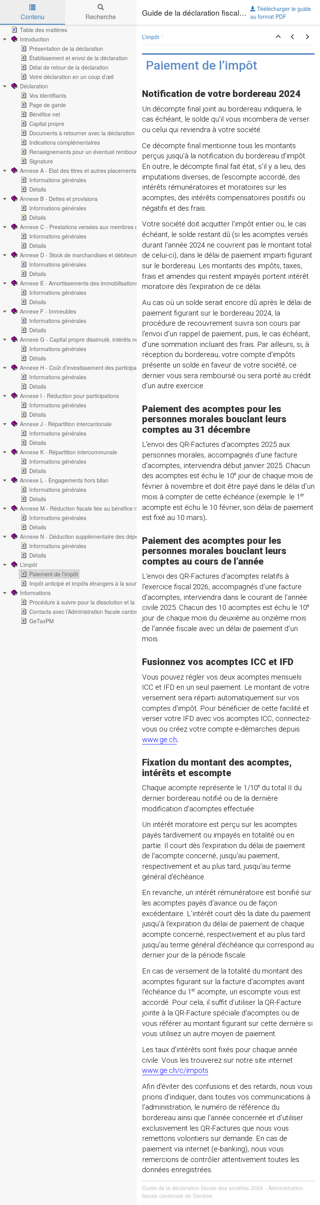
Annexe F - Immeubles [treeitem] (48, 311)
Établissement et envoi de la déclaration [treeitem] (78, 58)
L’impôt (150, 37)
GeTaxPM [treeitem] (41, 621)
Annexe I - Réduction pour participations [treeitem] (69, 396)
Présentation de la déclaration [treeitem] (66, 48)
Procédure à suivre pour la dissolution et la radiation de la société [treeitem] (109, 602)
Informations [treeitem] (35, 593)
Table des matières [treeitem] (43, 30)
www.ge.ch (159, 739)
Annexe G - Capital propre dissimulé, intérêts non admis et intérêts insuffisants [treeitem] (116, 339)
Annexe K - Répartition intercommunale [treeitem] (68, 452)
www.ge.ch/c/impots (175, 1070)
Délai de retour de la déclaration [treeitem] (68, 67)
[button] (278, 36)
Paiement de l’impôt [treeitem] (53, 574)
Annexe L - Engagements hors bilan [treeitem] (64, 480)
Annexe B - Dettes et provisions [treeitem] (59, 199)
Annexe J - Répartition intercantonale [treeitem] (66, 424)
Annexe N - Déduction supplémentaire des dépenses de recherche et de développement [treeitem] (129, 536)
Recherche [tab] (100, 16)
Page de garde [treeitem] (47, 105)
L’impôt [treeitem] (28, 564)
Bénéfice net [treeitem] (44, 114)
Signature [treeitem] (41, 161)
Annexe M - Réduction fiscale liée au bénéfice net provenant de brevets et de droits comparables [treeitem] (139, 508)
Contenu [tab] (32, 16)
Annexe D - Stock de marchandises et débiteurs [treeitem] (79, 255)
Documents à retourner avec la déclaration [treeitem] (82, 133)
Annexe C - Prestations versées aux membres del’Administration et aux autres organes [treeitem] (127, 227)
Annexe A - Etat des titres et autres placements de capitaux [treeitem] (93, 170)
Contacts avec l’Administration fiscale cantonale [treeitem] (87, 611)
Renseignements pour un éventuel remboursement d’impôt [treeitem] (102, 152)
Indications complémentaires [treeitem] (64, 142)
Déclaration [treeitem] (34, 86)
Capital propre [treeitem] (46, 123)
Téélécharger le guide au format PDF (280, 12)
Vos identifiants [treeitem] (47, 95)
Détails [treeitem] (37, 189)
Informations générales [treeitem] (57, 180)
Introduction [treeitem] (34, 39)
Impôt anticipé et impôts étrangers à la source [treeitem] (85, 583)
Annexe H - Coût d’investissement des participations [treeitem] (84, 367)
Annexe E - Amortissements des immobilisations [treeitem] (79, 283)
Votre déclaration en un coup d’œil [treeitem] (71, 77)
